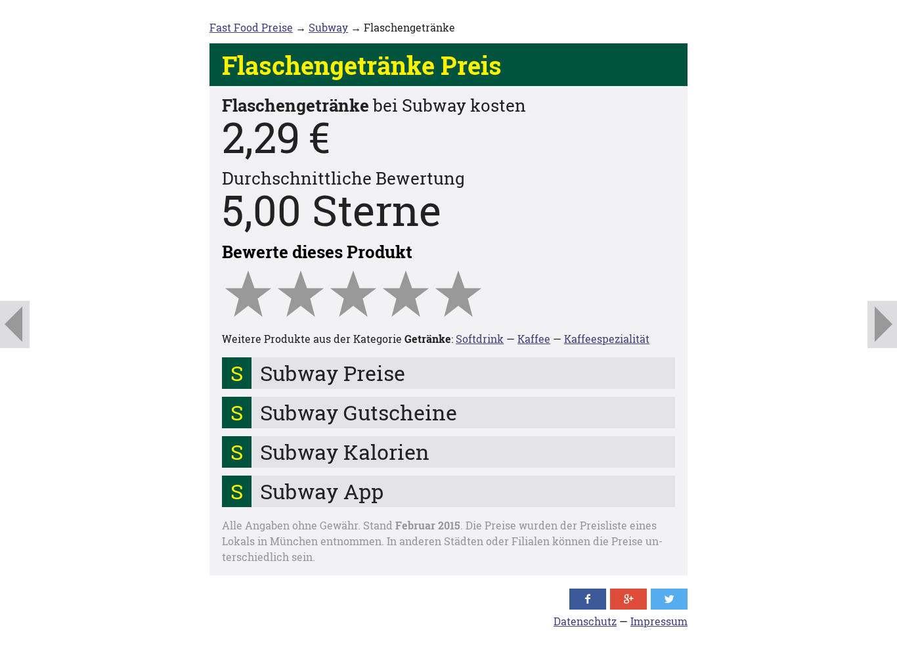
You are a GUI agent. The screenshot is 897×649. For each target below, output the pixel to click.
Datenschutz (585, 621)
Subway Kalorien (344, 451)
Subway (328, 27)
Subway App (321, 491)
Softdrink (480, 339)
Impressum (659, 621)
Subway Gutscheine (358, 412)
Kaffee (533, 339)
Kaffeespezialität (606, 339)
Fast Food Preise (251, 27)
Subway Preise (332, 373)
